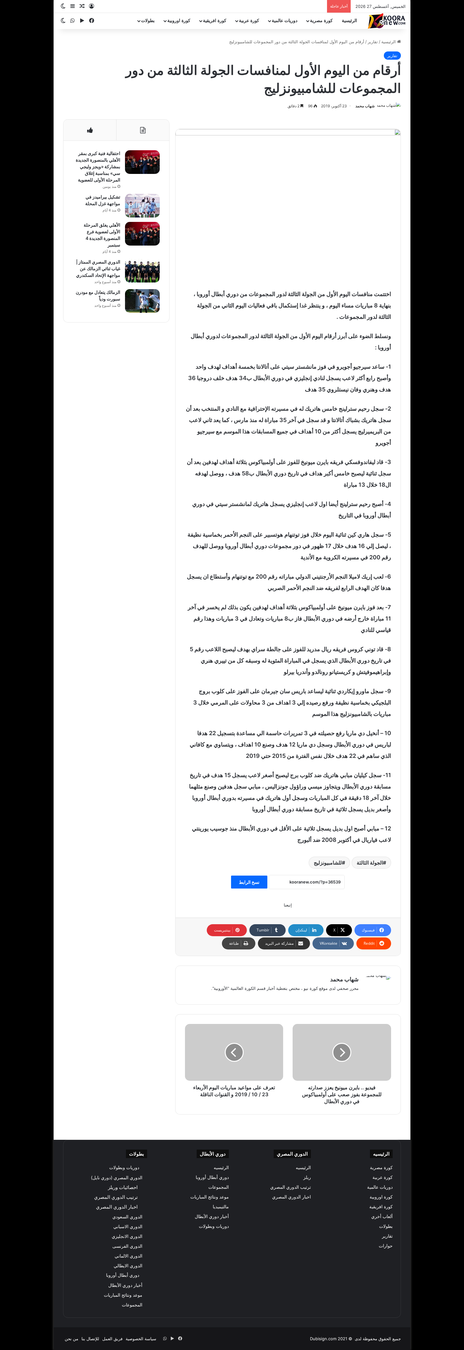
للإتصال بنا (90, 1338)
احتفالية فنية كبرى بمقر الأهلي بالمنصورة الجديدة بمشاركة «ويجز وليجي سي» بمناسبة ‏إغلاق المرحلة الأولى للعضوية (98, 166)
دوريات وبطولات (214, 1226)
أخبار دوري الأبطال (212, 1216)
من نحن (71, 1338)
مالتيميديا (221, 1206)
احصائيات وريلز (123, 1187)
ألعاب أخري (382, 1216)
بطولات (148, 20)
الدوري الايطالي (128, 1265)
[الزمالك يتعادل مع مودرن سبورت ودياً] (142, 301)
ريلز (307, 1177)
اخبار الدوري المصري (291, 1196)
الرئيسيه (303, 1167)
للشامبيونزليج (328, 862)
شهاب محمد (365, 106)
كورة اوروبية (178, 20)
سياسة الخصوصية (141, 1338)
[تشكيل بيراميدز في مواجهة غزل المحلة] (142, 205)
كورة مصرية (321, 20)
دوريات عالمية (284, 20)
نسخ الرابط (249, 882)
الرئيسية (349, 20)
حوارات (386, 1245)
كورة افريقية (214, 20)
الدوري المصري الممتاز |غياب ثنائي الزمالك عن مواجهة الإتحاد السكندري (98, 268)
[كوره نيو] (387, 21)
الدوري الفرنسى (127, 1246)
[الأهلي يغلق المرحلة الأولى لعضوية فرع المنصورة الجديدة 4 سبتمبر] (142, 234)
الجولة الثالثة (370, 862)
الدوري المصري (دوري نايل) (116, 1177)
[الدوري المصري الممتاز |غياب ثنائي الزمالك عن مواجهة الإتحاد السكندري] (142, 270)
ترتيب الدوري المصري (290, 1187)
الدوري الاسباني (127, 1226)
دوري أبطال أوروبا (212, 1177)
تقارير (373, 41)
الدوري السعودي (127, 1216)
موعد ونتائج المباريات (209, 1196)
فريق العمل (112, 1338)
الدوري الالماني (128, 1255)
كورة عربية (249, 20)
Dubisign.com (323, 1338)
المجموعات (218, 1187)
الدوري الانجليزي (127, 1236)
